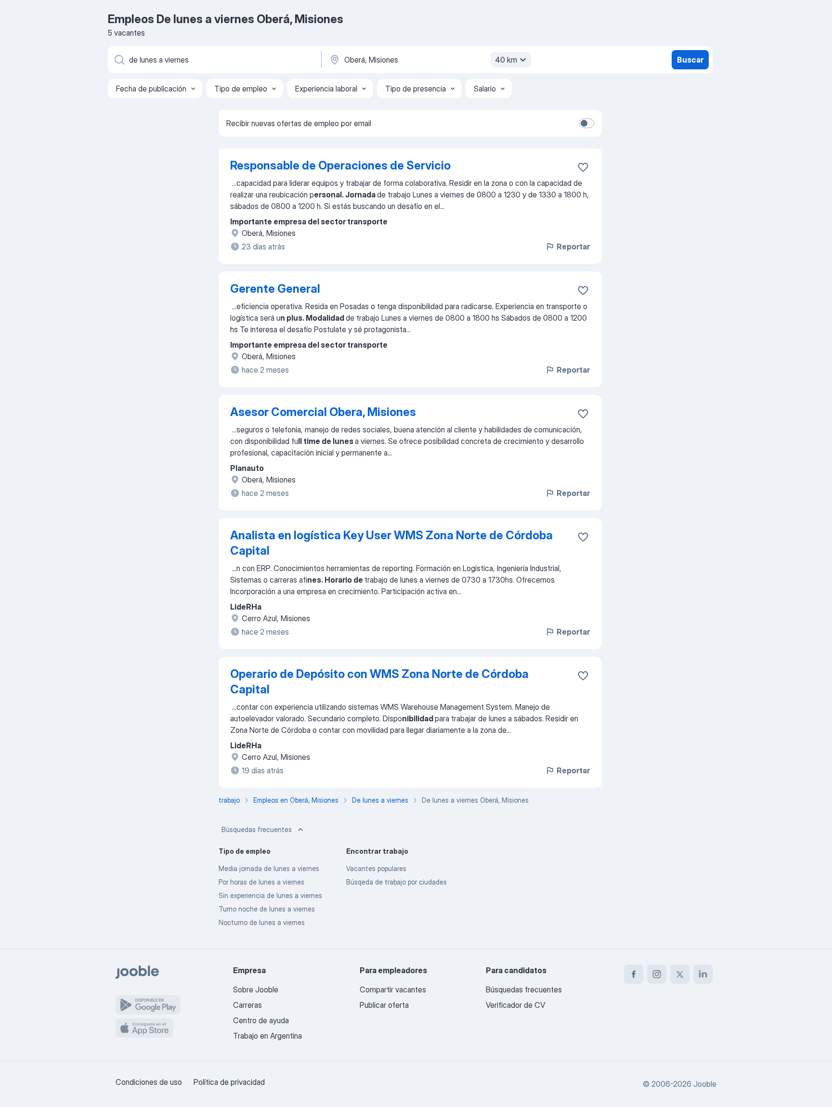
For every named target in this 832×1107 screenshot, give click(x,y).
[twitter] (679, 974)
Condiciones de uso (149, 1082)
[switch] (586, 123)
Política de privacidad (229, 1082)
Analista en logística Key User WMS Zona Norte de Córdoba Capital (391, 543)
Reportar (573, 246)
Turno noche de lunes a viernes (267, 909)
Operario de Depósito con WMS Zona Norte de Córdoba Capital (379, 681)
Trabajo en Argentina (267, 1036)
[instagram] (656, 974)
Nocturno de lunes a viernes (262, 922)
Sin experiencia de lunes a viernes (270, 895)
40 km (506, 60)
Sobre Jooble (255, 989)
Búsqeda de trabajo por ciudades (396, 882)
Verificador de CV (515, 1005)
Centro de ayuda (261, 1020)
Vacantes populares (376, 868)
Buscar (690, 60)
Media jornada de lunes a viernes (269, 868)
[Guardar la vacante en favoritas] (583, 167)
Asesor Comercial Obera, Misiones (323, 412)
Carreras (247, 1005)
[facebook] (633, 974)
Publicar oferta (384, 1005)
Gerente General (275, 289)
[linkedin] (703, 974)
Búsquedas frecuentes (256, 829)
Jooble (704, 1084)
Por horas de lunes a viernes (261, 882)
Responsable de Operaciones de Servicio (340, 165)
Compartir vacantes (393, 989)
